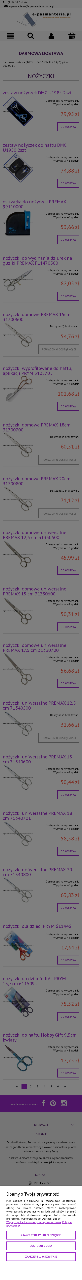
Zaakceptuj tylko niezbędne (41, 1235)
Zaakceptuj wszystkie (41, 1256)
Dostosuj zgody (41, 1246)
